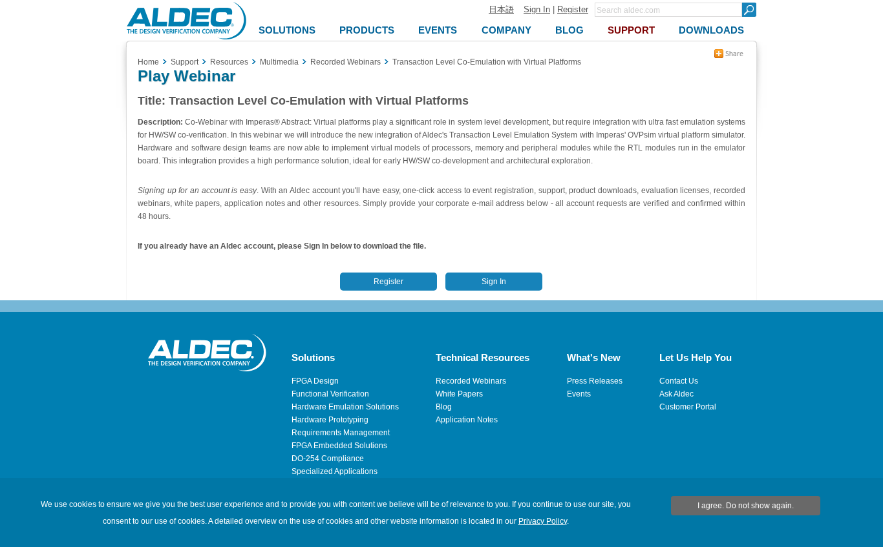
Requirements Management (341, 432)
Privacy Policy (542, 521)
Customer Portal (687, 406)
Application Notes (467, 419)
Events (579, 393)
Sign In (537, 9)
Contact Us (678, 381)
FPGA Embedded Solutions (339, 445)
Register (572, 9)
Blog (444, 406)
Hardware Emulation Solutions (345, 406)
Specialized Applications (335, 471)
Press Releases (594, 381)
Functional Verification (330, 393)
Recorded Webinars (471, 381)
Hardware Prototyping (330, 419)
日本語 (501, 9)
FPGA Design (315, 381)
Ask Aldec (676, 393)
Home (148, 62)
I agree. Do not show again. (745, 505)
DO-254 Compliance (328, 458)
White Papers (459, 393)
